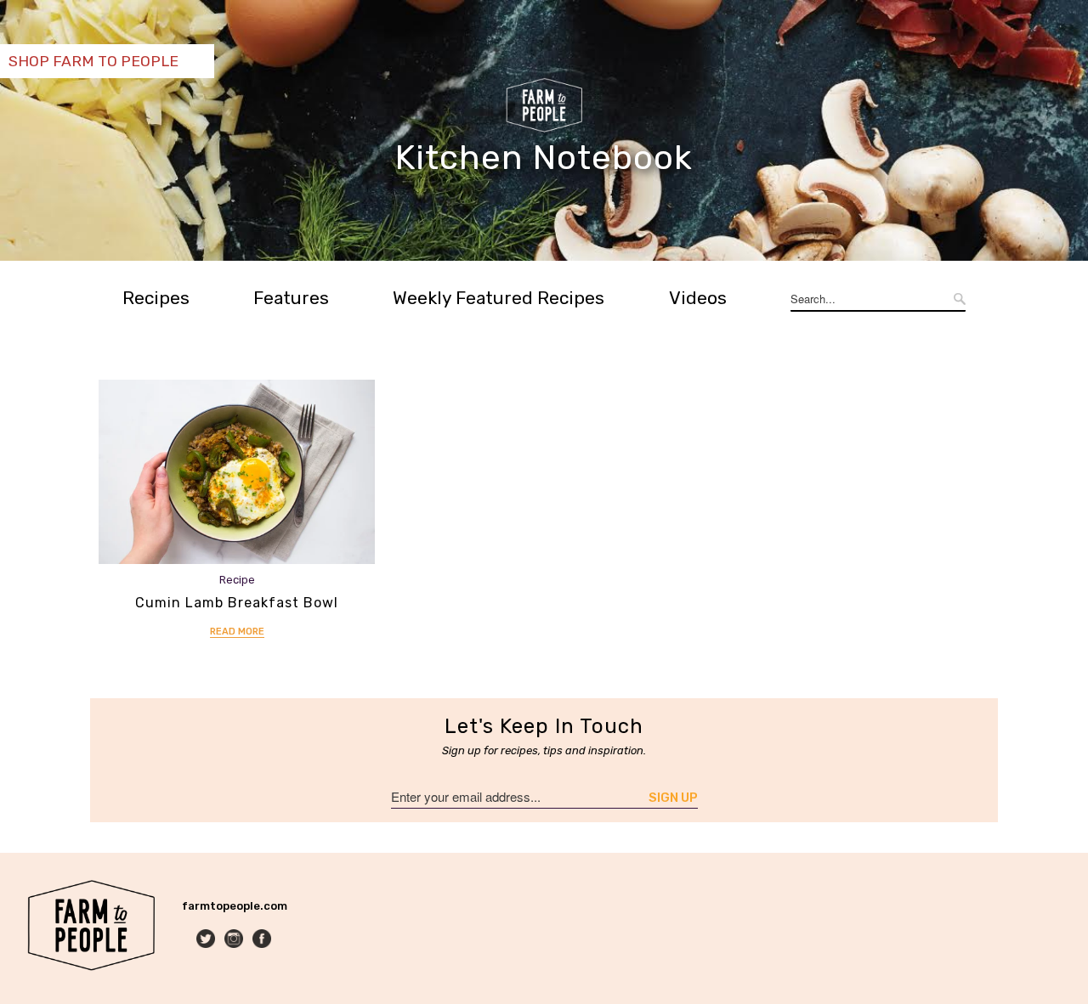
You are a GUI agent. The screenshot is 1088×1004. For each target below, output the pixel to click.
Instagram (235, 939)
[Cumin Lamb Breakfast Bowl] (237, 472)
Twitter (207, 939)
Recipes (156, 297)
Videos (698, 297)
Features (291, 297)
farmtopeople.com (234, 906)
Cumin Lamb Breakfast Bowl (236, 603)
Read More (237, 631)
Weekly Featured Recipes (498, 297)
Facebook (263, 939)
